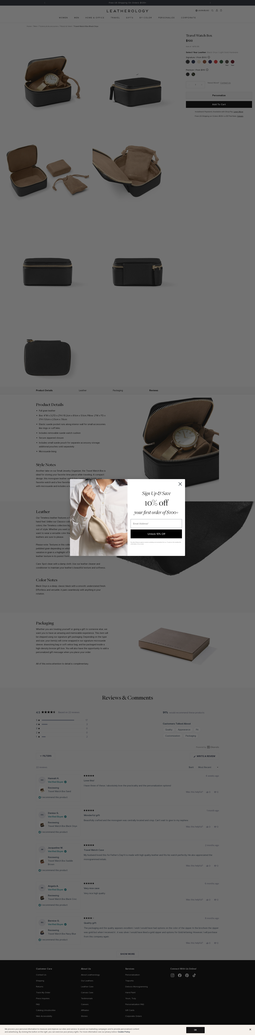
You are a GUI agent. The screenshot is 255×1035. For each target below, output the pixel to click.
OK (195, 1030)
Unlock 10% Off (156, 534)
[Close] (250, 1029)
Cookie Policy (124, 1032)
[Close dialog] (180, 484)
